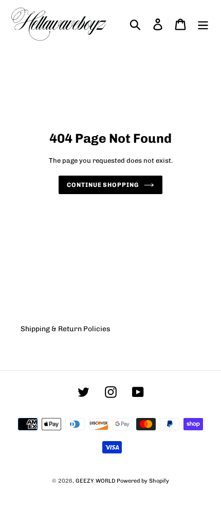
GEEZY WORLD (95, 481)
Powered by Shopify (143, 481)
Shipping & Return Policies (65, 329)
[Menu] (203, 24)
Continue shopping (103, 184)
